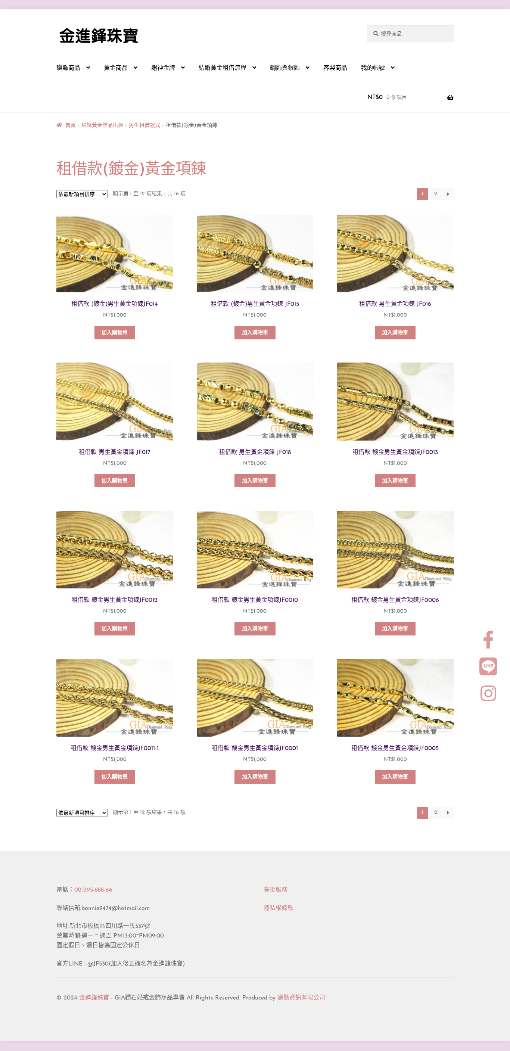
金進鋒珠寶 (94, 998)
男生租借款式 (144, 125)
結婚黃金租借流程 (222, 68)
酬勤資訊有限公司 (301, 998)
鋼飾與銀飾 (285, 68)
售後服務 (275, 890)
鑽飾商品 (68, 68)
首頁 (70, 125)
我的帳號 (373, 68)
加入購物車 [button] (115, 333)
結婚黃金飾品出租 (102, 125)
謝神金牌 (163, 68)
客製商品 (335, 68)
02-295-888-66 (93, 890)
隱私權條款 (278, 908)
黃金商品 (116, 68)
